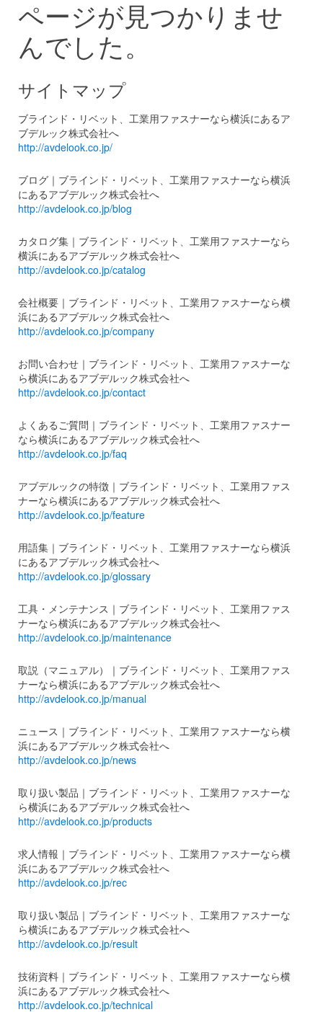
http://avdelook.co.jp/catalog (82, 269)
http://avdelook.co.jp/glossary (84, 576)
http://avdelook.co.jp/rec (72, 882)
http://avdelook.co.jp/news (77, 760)
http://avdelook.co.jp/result (78, 943)
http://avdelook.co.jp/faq (72, 453)
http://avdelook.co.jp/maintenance (95, 637)
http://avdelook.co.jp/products (85, 821)
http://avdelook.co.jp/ (65, 147)
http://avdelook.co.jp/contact (82, 392)
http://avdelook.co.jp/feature (81, 514)
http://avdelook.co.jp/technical (85, 1005)
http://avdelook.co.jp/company (86, 331)
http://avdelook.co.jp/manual (82, 698)
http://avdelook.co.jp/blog (75, 208)
